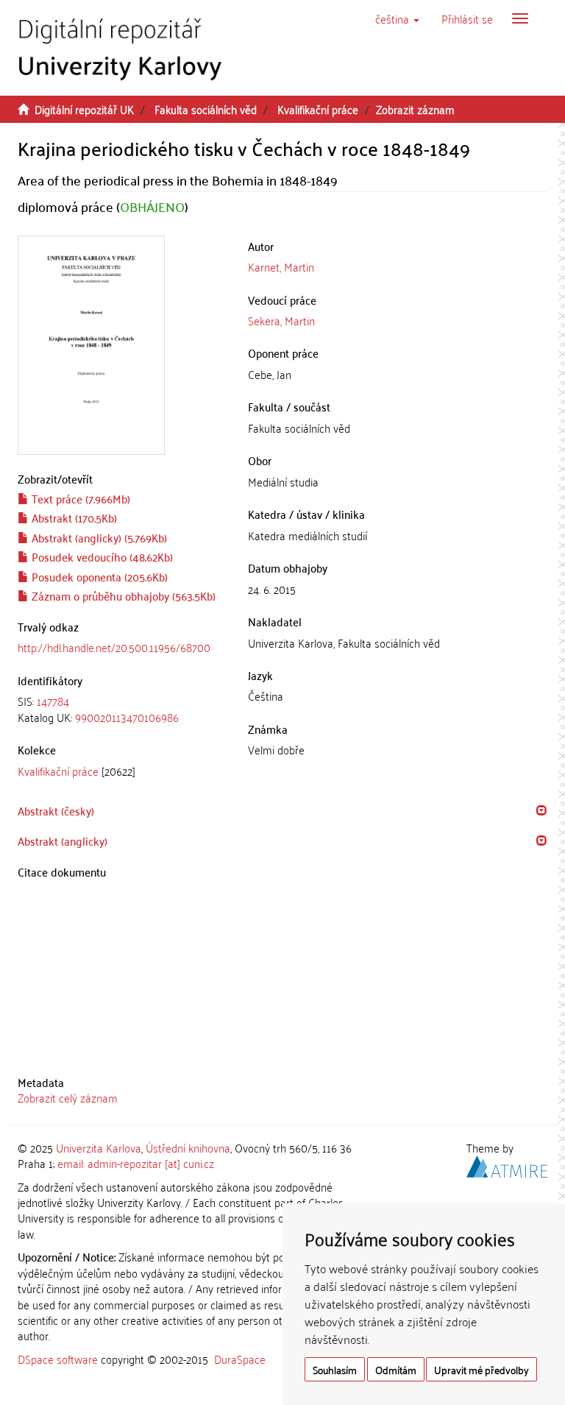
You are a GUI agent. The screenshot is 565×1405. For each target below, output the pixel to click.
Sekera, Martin (281, 320)
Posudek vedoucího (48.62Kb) (101, 556)
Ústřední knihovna (188, 1147)
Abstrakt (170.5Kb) (73, 517)
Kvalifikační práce (317, 109)
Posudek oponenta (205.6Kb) (98, 576)
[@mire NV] (506, 1164)
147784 (53, 700)
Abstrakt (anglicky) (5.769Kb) (98, 537)
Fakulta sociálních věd (205, 109)
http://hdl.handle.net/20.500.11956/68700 (114, 647)
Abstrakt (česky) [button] (56, 810)
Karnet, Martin (281, 266)
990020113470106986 (127, 717)
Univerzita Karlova (98, 1147)
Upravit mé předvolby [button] (481, 1369)
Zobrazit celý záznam (68, 1097)
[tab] (122, 709)
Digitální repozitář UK (84, 109)
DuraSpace (240, 1358)
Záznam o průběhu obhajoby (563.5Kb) (122, 595)
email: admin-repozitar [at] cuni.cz (135, 1163)
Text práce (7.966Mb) (79, 498)
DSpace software (58, 1358)
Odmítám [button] (395, 1369)
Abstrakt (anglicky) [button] (62, 840)
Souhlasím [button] (335, 1369)
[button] (397, 18)
